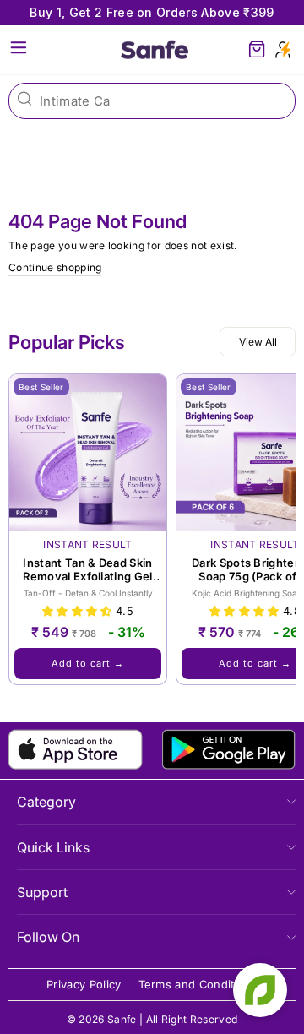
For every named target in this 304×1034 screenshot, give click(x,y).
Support (42, 892)
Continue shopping (54, 267)
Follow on (48, 936)
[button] (79, 611)
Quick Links (53, 847)
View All (258, 341)
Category (46, 801)
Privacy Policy (84, 984)
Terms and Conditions (198, 984)
